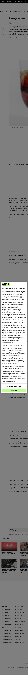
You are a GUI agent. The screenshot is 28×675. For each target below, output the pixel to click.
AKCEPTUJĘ (14, 390)
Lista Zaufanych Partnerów (8, 381)
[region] (14, 337)
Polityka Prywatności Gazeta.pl (9, 340)
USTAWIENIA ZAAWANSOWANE (14, 386)
